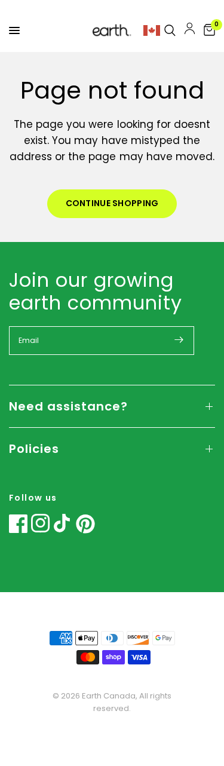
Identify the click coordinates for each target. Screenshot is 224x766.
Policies (34, 448)
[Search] (170, 30)
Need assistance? (68, 406)
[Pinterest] (85, 524)
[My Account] (190, 30)
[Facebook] (18, 523)
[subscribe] (179, 339)
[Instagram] (40, 523)
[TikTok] (63, 523)
